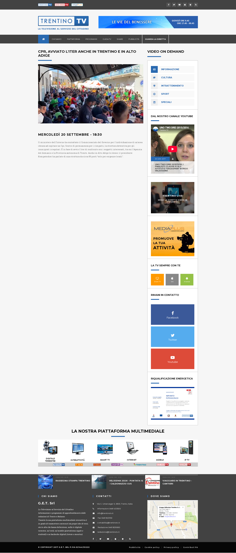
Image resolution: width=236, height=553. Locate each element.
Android (187, 278)
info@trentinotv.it (105, 513)
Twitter (172, 333)
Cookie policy (152, 547)
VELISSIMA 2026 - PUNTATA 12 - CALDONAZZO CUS (126, 482)
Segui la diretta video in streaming (172, 201)
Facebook (172, 311)
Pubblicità (134, 39)
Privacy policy (171, 547)
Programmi (91, 39)
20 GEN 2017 (160, 159)
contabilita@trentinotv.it (108, 523)
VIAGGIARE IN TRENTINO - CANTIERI (177, 482)
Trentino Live (173, 196)
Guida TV (107, 39)
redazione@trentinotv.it (108, 532)
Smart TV (157, 278)
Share (120, 39)
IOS (172, 278)
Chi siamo (56, 39)
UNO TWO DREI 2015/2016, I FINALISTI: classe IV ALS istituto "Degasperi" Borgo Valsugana (171, 167)
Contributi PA (190, 547)
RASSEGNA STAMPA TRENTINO (73, 480)
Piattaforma (73, 39)
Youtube (172, 356)
